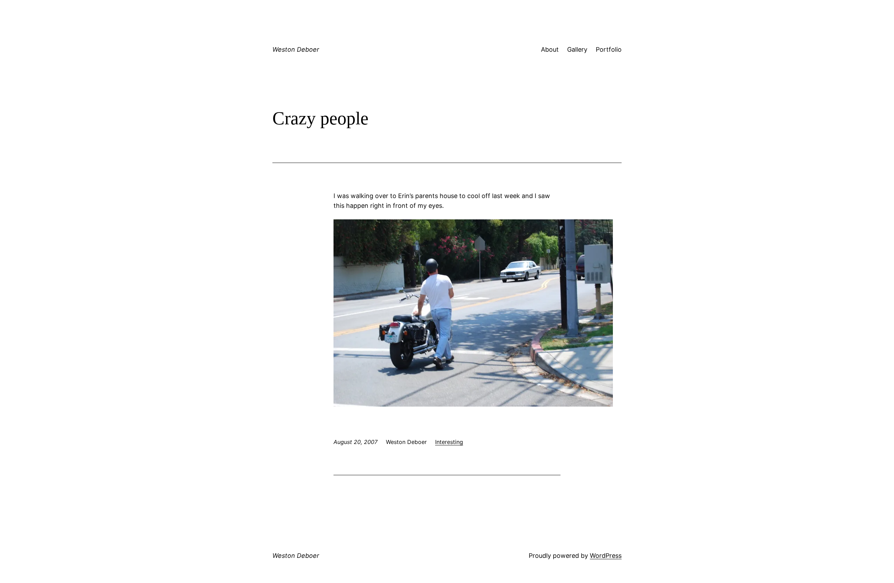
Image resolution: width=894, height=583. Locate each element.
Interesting (449, 441)
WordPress (606, 555)
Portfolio (609, 49)
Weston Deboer (295, 49)
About (550, 49)
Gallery (577, 49)
